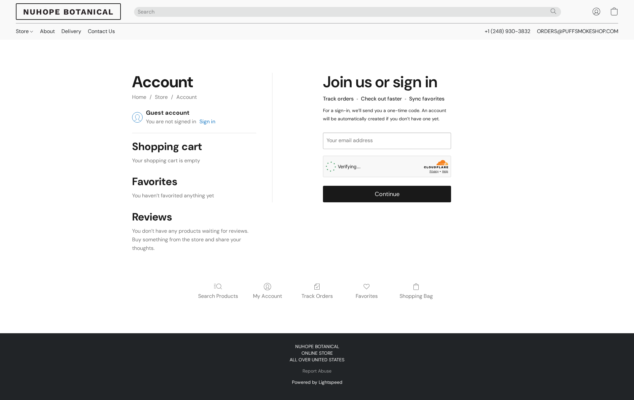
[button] (68, 11)
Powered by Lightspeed (317, 382)
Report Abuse (317, 371)
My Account (267, 296)
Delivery (71, 31)
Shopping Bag (416, 296)
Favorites (367, 296)
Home (139, 97)
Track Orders (317, 296)
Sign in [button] (207, 121)
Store (23, 31)
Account (186, 97)
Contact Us (101, 31)
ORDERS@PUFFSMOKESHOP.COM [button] (577, 31)
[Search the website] (553, 11)
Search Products (218, 296)
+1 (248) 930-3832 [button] (507, 31)
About (47, 31)
